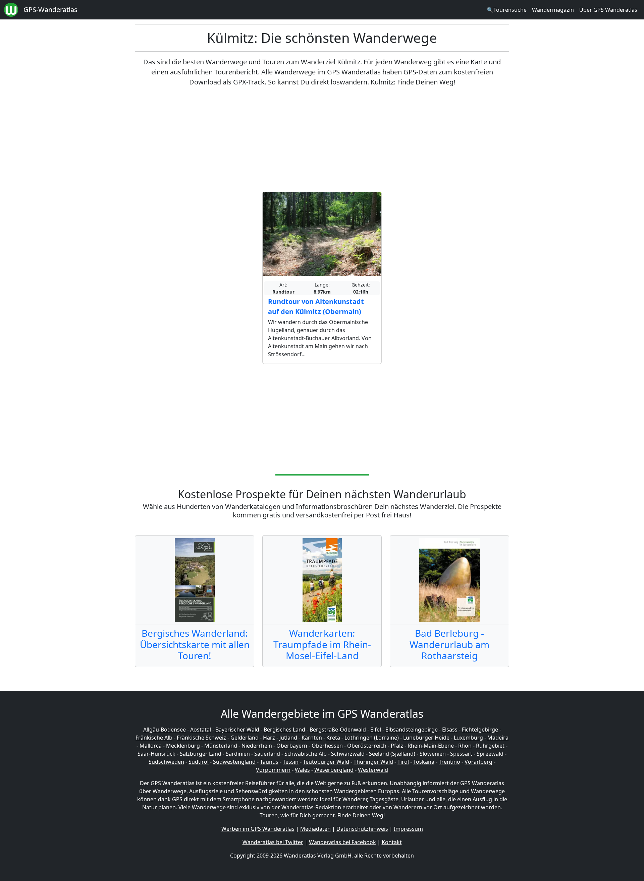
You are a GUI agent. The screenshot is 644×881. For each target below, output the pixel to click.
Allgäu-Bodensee (164, 729)
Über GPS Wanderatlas (608, 9)
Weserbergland (334, 769)
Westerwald (373, 769)
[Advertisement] (322, 139)
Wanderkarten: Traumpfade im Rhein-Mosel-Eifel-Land (322, 644)
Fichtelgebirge (480, 729)
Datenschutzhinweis (362, 828)
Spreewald (490, 753)
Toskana (423, 761)
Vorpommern (273, 769)
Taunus (269, 761)
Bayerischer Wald (237, 729)
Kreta (333, 737)
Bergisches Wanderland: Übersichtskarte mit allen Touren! (195, 644)
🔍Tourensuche (507, 9)
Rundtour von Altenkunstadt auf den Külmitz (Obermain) (316, 306)
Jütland (288, 737)
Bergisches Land (284, 729)
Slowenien (433, 753)
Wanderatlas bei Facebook (342, 842)
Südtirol (199, 761)
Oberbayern (291, 745)
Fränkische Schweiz (201, 737)
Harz (269, 737)
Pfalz (397, 745)
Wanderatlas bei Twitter (273, 842)
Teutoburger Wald (326, 761)
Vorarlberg (478, 761)
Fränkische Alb (154, 737)
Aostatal (200, 729)
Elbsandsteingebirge (411, 729)
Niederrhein (256, 745)
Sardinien (238, 753)
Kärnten (312, 737)
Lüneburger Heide (426, 737)
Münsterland (220, 745)
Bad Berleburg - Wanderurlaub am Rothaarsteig (449, 644)
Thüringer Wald (373, 761)
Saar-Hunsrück (156, 753)
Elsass (450, 729)
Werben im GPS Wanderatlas (257, 828)
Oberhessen (327, 745)
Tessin (291, 761)
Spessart (461, 753)
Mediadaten (315, 828)
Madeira (497, 737)
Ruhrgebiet (490, 745)
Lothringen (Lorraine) (371, 737)
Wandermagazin (553, 9)
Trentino (449, 761)
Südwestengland (234, 761)
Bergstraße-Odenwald (338, 729)
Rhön (465, 745)
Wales (302, 769)
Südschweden (166, 761)
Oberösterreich (366, 745)
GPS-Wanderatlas (50, 9)
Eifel (375, 729)
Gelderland (244, 737)
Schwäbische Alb (305, 753)
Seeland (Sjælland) (392, 753)
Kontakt (392, 842)
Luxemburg (468, 737)
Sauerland (267, 753)
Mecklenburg (183, 745)
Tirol (403, 761)
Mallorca (151, 745)
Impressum (408, 828)
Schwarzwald (348, 753)
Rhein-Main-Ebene (431, 745)
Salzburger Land (200, 753)
